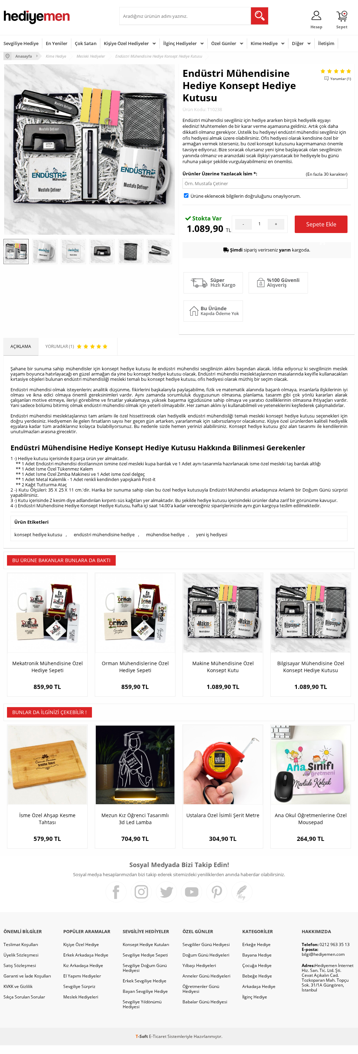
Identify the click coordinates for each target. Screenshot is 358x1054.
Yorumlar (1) (340, 78)
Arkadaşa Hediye (258, 986)
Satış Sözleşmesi (19, 965)
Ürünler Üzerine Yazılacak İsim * (219, 173)
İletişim (326, 43)
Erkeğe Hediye (256, 944)
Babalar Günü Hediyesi (204, 1002)
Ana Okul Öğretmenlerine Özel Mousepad (311, 819)
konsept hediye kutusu (38, 534)
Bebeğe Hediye (257, 976)
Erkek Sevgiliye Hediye (144, 981)
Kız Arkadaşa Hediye (83, 965)
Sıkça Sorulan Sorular (24, 997)
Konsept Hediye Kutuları (146, 944)
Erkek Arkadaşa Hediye (85, 955)
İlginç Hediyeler (180, 43)
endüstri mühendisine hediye (104, 534)
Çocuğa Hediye (257, 965)
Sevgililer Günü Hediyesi (206, 944)
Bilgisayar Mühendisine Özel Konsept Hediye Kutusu (310, 667)
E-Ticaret (157, 1036)
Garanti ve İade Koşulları (27, 976)
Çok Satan (85, 43)
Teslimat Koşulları (20, 944)
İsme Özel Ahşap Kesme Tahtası (47, 819)
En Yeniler (56, 43)
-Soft (142, 1036)
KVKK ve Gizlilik (18, 986)
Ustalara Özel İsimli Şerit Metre (222, 815)
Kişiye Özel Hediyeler (126, 43)
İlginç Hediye (254, 997)
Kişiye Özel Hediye (81, 944)
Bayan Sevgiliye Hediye (145, 991)
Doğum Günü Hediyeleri (205, 955)
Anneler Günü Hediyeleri (206, 976)
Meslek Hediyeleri (80, 997)
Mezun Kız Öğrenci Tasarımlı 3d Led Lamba (135, 819)
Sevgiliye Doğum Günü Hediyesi (145, 967)
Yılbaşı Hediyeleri (199, 965)
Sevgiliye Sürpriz (79, 986)
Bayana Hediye (257, 955)
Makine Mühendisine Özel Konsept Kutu (223, 667)
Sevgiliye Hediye (20, 43)
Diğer (298, 43)
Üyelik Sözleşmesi (20, 955)
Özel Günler (223, 43)
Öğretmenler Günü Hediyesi (200, 988)
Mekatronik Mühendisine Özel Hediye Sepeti (47, 667)
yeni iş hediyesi (211, 534)
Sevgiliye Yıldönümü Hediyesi (142, 1004)
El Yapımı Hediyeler (82, 976)
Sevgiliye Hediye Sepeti (145, 955)
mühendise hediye (165, 534)
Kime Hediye (264, 43)
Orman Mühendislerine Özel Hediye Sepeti (135, 667)
